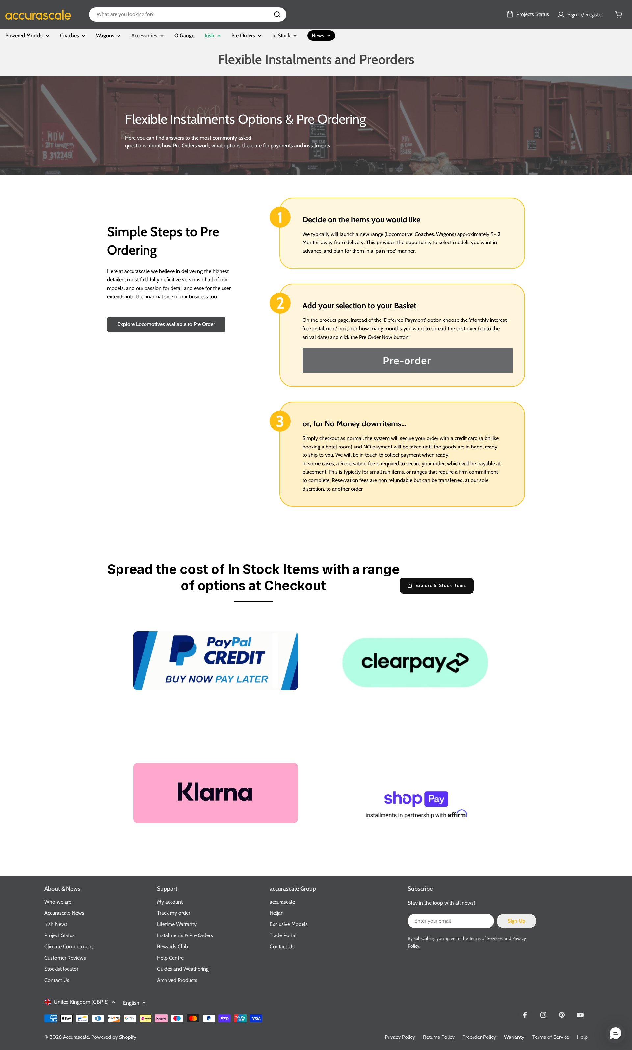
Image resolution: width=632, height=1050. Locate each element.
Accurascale (76, 1037)
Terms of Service (550, 1037)
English (131, 1003)
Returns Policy (439, 1037)
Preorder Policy (479, 1037)
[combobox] (187, 14)
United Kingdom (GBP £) (81, 1002)
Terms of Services (486, 938)
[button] (615, 1033)
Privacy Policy (400, 1037)
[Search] (277, 14)
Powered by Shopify (113, 1037)
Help (582, 1037)
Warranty (514, 1037)
